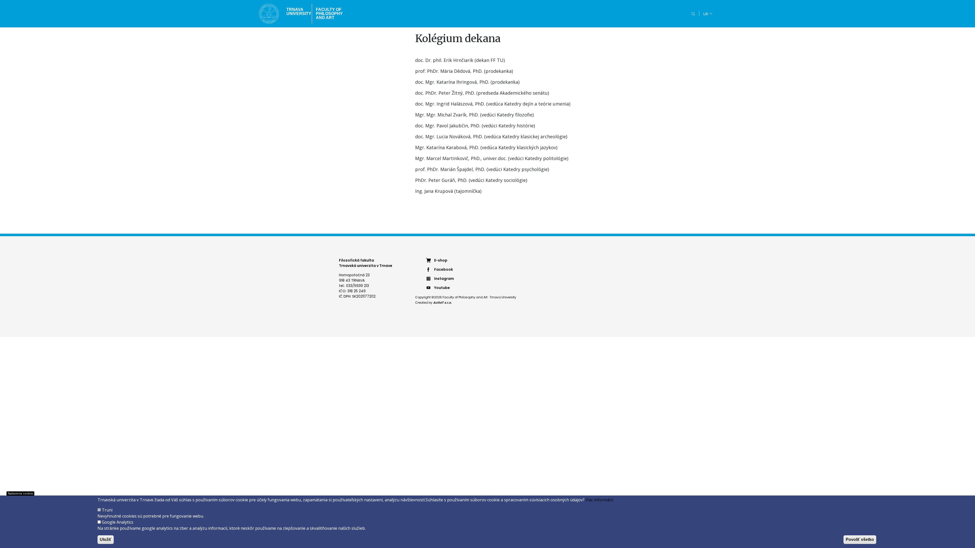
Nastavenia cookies (20, 493)
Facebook (443, 269)
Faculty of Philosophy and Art (329, 13)
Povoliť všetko (860, 539)
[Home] (269, 14)
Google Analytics (117, 522)
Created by (433, 302)
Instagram (444, 278)
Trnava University (297, 11)
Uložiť (105, 539)
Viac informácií (599, 500)
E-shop (440, 260)
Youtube (442, 287)
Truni (107, 510)
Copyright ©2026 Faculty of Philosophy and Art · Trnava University (465, 297)
